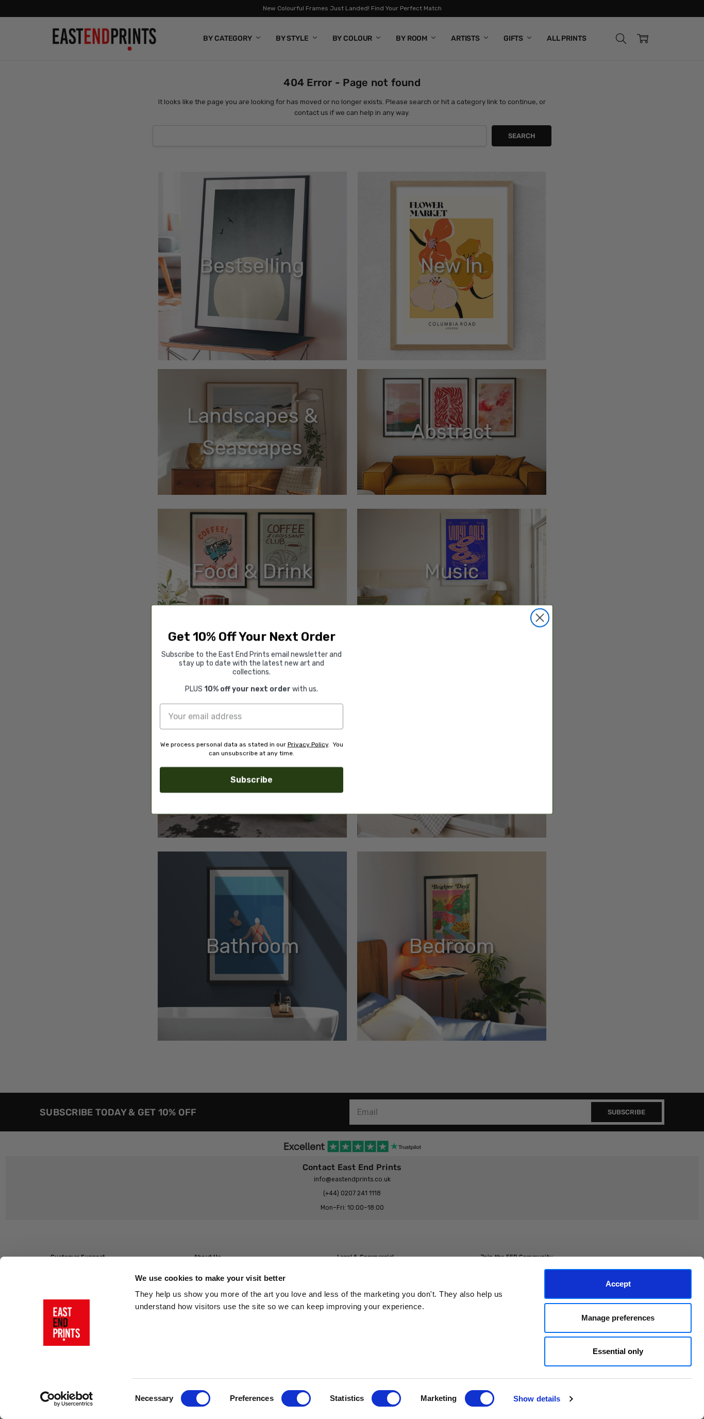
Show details (536, 1398)
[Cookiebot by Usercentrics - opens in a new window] (67, 1399)
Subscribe (251, 779)
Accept (618, 1283)
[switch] (296, 1398)
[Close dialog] (540, 618)
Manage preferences (618, 1317)
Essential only (618, 1351)
